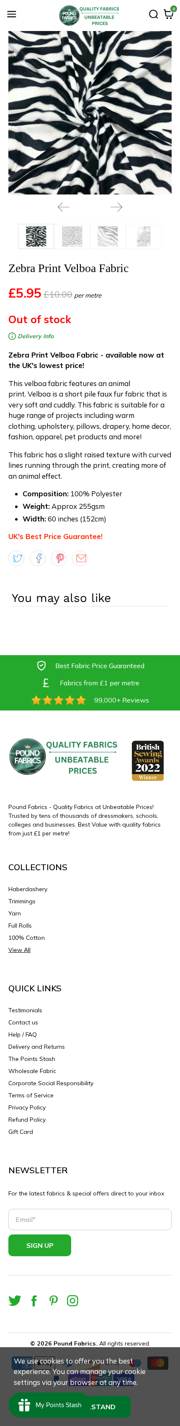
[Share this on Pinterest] (59, 558)
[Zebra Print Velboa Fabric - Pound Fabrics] (90, 112)
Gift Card (20, 1132)
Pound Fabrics (75, 1343)
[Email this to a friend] (80, 558)
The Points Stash (31, 1059)
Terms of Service (31, 1095)
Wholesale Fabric (32, 1071)
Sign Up (40, 1245)
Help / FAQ (22, 1034)
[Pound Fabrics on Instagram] (72, 1300)
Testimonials (25, 1010)
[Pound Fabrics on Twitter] (14, 1300)
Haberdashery (27, 889)
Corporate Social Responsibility (50, 1083)
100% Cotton (26, 937)
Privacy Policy (27, 1107)
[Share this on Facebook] (38, 558)
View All (19, 950)
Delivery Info (35, 336)
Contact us (23, 1022)
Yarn (14, 913)
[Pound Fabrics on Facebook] (34, 1300)
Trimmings (22, 901)
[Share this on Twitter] (16, 558)
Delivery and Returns (36, 1046)
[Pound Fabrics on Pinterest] (53, 1300)
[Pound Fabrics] (90, 15)
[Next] (116, 207)
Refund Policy (27, 1119)
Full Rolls (20, 925)
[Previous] (63, 207)
